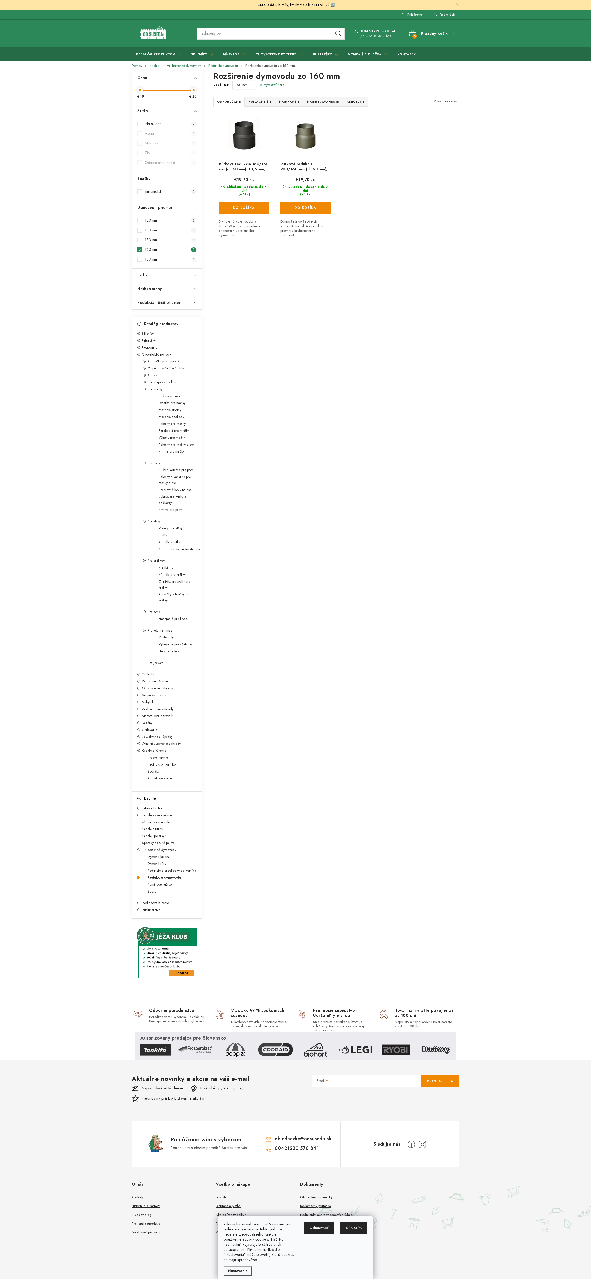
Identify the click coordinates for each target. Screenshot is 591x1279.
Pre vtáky (154, 521)
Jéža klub (222, 1197)
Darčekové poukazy (146, 1232)
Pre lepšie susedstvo (146, 1223)
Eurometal (170, 191)
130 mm (170, 230)
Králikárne (166, 567)
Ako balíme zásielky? (231, 1214)
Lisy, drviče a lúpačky (157, 736)
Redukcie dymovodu (164, 877)
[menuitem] (159, 54)
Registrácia (448, 14)
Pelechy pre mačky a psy (176, 444)
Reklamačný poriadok (315, 1206)
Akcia (170, 133)
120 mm (170, 220)
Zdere (152, 891)
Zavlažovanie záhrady (157, 709)
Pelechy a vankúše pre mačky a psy (175, 480)
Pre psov (154, 463)
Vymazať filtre (274, 85)
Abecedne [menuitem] (355, 102)
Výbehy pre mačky (172, 437)
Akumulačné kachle (156, 822)
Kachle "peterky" (154, 836)
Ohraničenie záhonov (157, 688)
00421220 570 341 (379, 31)
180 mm (170, 259)
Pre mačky (155, 389)
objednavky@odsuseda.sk (303, 1138)
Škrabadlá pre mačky (174, 430)
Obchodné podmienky (316, 1197)
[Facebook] (411, 1144)
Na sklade (170, 123)
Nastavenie (238, 1270)
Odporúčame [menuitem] (229, 102)
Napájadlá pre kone (173, 618)
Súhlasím (354, 1228)
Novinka (170, 143)
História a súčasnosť (146, 1206)
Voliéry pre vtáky (171, 528)
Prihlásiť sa (440, 1081)
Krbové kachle (158, 757)
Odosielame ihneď (170, 162)
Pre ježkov (155, 662)
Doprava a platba (228, 1206)
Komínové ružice (160, 884)
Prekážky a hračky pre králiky (174, 597)
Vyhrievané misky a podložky (172, 499)
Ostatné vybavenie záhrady (161, 743)
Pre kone (154, 612)
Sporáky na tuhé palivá (158, 842)
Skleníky (148, 333)
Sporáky (153, 771)
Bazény (147, 723)
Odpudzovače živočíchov (166, 368)
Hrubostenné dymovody (159, 849)
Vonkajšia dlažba (154, 695)
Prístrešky (149, 340)
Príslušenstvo (151, 910)
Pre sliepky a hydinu (162, 382)
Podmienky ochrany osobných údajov (327, 1214)
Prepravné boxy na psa (175, 490)
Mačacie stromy (170, 410)
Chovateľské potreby (156, 354)
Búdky (163, 535)
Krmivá (152, 375)
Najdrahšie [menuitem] (289, 102)
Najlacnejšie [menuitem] (259, 102)
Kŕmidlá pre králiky (172, 574)
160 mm (170, 249)
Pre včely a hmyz (160, 630)
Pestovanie (149, 347)
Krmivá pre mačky (171, 451)
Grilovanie (149, 729)
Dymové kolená (159, 856)
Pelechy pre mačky (172, 423)
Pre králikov (156, 560)
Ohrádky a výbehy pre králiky (174, 584)
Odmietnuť (319, 1228)
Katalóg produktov (161, 323)
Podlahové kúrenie (161, 778)
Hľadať (338, 34)
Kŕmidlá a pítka (169, 542)
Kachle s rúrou (152, 829)
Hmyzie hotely (169, 651)
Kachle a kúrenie (154, 750)
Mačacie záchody (171, 416)
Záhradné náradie (155, 681)
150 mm (170, 239)
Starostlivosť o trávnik (157, 716)
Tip (170, 153)
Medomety (166, 637)
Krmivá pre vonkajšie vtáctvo (179, 549)
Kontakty (138, 1197)
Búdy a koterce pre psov (176, 470)
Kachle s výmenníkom (163, 764)
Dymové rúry (157, 863)
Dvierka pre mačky (172, 403)
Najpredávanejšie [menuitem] (323, 102)
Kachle (150, 798)
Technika (148, 674)
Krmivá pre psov (170, 509)
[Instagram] (422, 1144)
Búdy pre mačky (170, 396)
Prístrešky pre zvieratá (163, 361)
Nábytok (148, 702)
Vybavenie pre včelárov (175, 644)
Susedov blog (141, 1214)
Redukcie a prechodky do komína (172, 870)
